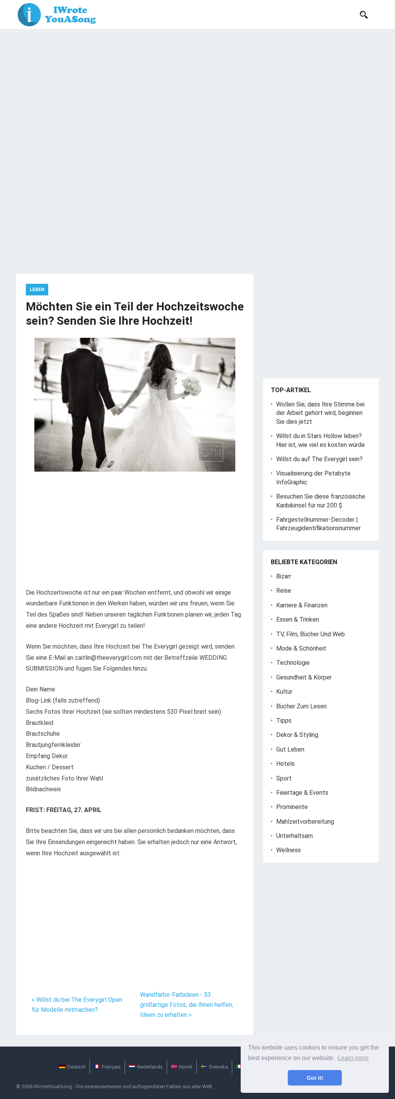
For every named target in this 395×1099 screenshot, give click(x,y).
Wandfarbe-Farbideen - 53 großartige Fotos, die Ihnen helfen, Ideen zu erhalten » (186, 1004)
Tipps (284, 720)
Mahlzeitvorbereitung (305, 821)
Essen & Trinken (297, 619)
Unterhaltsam (294, 835)
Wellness (288, 850)
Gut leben (290, 749)
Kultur (284, 691)
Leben (37, 289)
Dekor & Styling (297, 734)
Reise (283, 590)
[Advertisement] (197, 87)
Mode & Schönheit (301, 648)
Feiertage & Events (302, 792)
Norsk (185, 1067)
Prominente (292, 807)
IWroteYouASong (53, 1086)
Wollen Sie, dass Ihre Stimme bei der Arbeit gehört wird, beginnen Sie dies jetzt (320, 413)
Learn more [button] (353, 1058)
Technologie (293, 662)
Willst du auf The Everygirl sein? (319, 459)
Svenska (218, 1067)
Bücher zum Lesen (301, 706)
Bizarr (283, 576)
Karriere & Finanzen (301, 605)
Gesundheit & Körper (304, 677)
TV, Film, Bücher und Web (310, 634)
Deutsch (76, 1067)
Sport (284, 778)
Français (111, 1067)
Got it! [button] (315, 1078)
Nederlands (150, 1067)
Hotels (285, 763)
